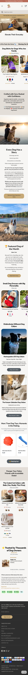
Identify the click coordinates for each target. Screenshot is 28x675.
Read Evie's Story (14, 275)
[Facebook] (2, 651)
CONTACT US (4, 643)
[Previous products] (5, 445)
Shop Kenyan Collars (14, 415)
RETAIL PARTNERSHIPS (7, 640)
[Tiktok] (9, 651)
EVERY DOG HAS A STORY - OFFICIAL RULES (9, 669)
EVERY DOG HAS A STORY (8, 628)
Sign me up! (7, 617)
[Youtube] (4, 651)
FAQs (2, 631)
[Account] (22, 5)
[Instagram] (6, 651)
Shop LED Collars (14, 369)
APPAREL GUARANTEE (7, 633)
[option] (14, 30)
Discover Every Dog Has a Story (14, 196)
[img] (14, 553)
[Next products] (23, 445)
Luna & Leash (10, 671)
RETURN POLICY (12, 665)
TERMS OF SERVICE (5, 667)
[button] (13, 572)
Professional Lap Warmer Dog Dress (10, 309)
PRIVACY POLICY (20, 665)
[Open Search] (2, 12)
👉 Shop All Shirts (14, 53)
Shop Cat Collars (14, 487)
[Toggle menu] (2, 6)
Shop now (14, 288)
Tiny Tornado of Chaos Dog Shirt (10, 74)
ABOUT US (4, 626)
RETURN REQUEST (6, 636)
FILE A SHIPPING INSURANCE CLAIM (10, 638)
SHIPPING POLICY (4, 665)
